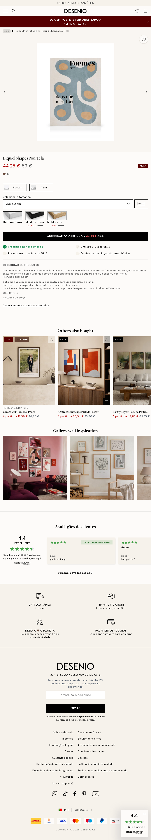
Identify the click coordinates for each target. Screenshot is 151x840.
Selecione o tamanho (17, 197)
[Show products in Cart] (145, 11)
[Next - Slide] (147, 92)
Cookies (83, 757)
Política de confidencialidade (95, 764)
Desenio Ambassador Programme (52, 770)
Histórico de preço (14, 297)
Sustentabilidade (62, 757)
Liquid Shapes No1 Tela (55, 31)
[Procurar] (14, 11)
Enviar (75, 708)
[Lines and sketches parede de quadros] (102, 468)
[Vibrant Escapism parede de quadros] (35, 468)
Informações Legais (61, 745)
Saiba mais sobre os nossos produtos (26, 305)
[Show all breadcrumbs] (7, 31)
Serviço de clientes (89, 738)
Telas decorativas (26, 31)
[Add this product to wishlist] (143, 39)
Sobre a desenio (63, 732)
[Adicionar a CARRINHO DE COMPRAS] (106, 401)
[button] (141, 203)
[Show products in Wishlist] (137, 11)
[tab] (19, 150)
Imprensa (67, 738)
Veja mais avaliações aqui (75, 572)
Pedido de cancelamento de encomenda (102, 770)
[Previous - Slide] (4, 92)
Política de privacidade (81, 716)
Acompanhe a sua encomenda (96, 745)
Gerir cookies (86, 776)
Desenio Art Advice (89, 732)
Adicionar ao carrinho (75, 236)
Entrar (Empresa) (62, 783)
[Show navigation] (5, 11)
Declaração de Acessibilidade (54, 764)
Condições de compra (91, 751)
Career (69, 751)
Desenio (86, 829)
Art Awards (66, 776)
